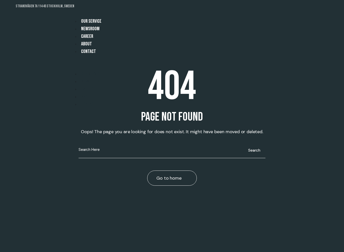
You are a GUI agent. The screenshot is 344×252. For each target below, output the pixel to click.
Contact (88, 51)
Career (87, 36)
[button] (190, 66)
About (86, 44)
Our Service (91, 21)
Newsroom (90, 29)
